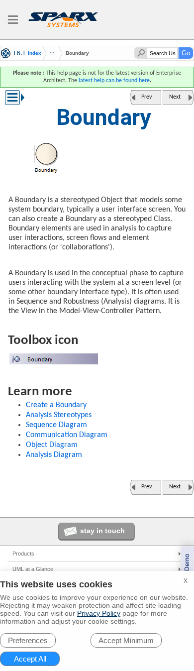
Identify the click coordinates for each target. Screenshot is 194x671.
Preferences (28, 640)
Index (34, 53)
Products (23, 554)
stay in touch (102, 531)
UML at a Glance (32, 569)
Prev (146, 97)
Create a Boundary (56, 405)
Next (175, 97)
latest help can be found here (114, 81)
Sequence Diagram (56, 425)
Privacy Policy (98, 613)
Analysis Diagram (54, 455)
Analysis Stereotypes (59, 415)
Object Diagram (52, 445)
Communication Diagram (66, 435)
